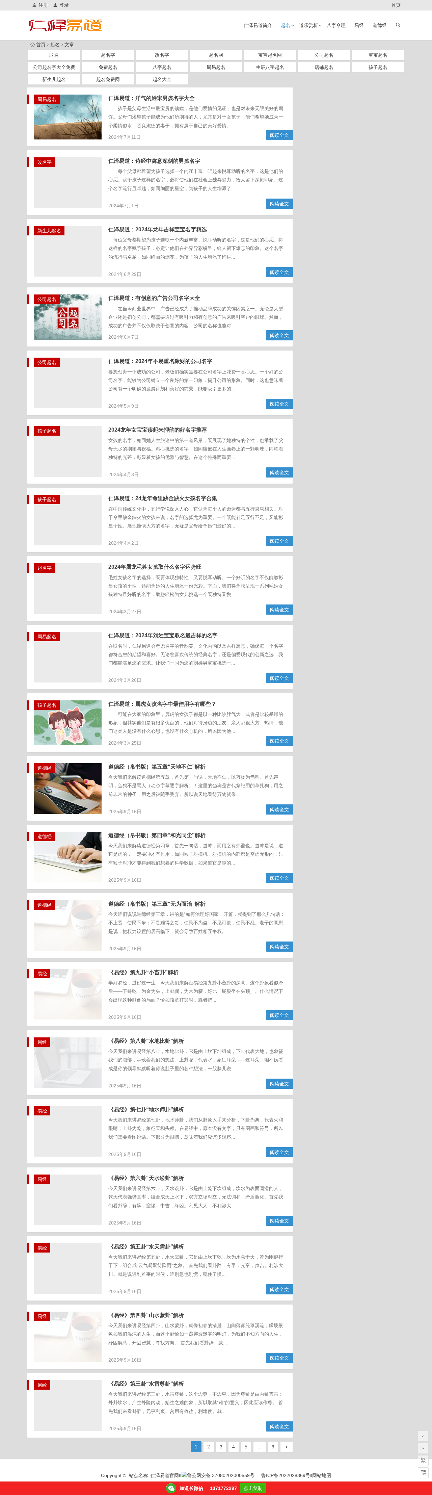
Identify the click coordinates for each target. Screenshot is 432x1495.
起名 (285, 25)
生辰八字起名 (270, 67)
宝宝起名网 (270, 55)
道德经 (380, 25)
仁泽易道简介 (258, 25)
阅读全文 (279, 135)
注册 (43, 5)
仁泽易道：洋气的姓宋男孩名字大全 (151, 98)
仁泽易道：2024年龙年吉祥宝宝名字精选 (157, 229)
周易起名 (216, 67)
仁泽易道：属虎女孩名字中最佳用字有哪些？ (162, 704)
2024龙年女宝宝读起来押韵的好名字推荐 (157, 430)
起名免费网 (108, 79)
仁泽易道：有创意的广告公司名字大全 (154, 298)
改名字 (162, 55)
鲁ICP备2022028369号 (285, 1475)
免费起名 (108, 67)
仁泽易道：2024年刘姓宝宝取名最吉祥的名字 (163, 635)
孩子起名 (378, 67)
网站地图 (321, 1475)
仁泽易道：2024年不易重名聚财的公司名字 (160, 361)
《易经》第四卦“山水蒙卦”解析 (146, 1315)
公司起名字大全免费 (54, 67)
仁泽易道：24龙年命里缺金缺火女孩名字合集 (162, 498)
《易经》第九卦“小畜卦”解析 (143, 972)
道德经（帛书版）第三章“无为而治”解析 (157, 904)
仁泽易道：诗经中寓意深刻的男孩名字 (154, 161)
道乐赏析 (308, 25)
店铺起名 (324, 67)
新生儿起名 (54, 79)
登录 (64, 5)
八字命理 (336, 25)
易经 (359, 25)
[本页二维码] (423, 1472)
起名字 (108, 55)
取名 (54, 55)
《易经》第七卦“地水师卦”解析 (146, 1109)
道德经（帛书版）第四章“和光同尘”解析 (157, 835)
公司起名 (324, 55)
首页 (396, 5)
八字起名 (162, 67)
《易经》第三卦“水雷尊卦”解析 (146, 1384)
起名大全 (162, 79)
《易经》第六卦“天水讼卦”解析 (146, 1178)
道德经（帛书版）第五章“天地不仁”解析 (157, 767)
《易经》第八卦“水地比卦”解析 (146, 1041)
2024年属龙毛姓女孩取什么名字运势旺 (154, 567)
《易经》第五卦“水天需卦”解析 (146, 1246)
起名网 (216, 55)
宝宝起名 (378, 55)
